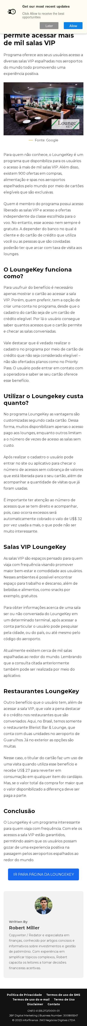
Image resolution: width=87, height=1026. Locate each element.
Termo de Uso (64, 999)
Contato (54, 1004)
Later (49, 25)
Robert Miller (24, 927)
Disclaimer (35, 1004)
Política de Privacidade (24, 994)
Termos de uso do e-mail (31, 999)
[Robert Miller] (43, 913)
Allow (73, 25)
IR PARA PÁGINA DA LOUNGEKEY (43, 874)
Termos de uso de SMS (63, 994)
